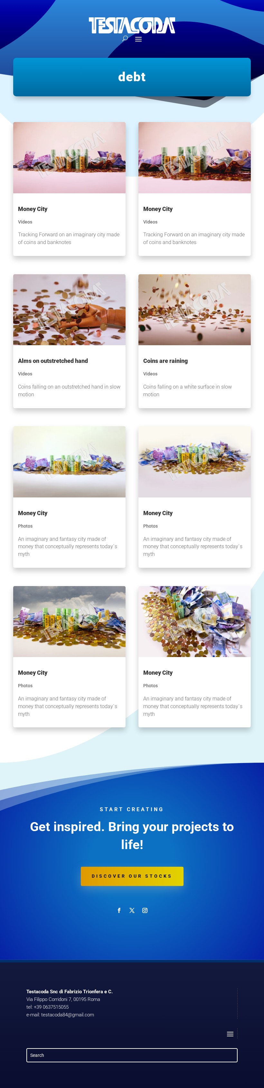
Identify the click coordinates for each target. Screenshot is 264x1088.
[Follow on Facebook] (119, 910)
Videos (25, 221)
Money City (32, 209)
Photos (25, 526)
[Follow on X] (132, 910)
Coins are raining (165, 360)
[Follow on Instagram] (145, 910)
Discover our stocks (132, 876)
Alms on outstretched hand (53, 360)
